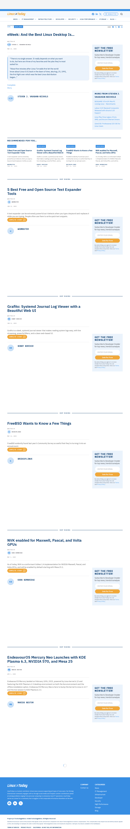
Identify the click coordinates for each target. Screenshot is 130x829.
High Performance (87, 19)
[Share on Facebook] (113, 27)
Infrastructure (45, 19)
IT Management (28, 19)
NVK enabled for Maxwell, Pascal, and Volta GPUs (107, 151)
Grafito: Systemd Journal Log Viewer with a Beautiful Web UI (50, 151)
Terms (117, 76)
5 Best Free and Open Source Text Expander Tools (19, 151)
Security (72, 19)
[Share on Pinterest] (119, 27)
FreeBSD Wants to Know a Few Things (79, 151)
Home (9, 27)
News (15, 19)
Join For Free (107, 68)
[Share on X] (116, 27)
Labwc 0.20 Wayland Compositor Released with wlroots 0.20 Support (107, 110)
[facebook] (93, 14)
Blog (112, 19)
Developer (60, 19)
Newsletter (112, 14)
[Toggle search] (121, 14)
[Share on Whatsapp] (122, 27)
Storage (102, 19)
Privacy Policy (101, 78)
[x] (100, 14)
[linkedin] (96, 14)
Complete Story (15, 220)
